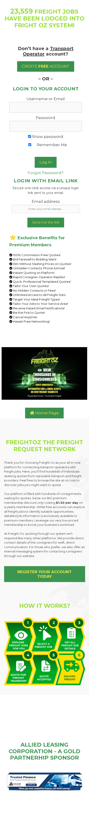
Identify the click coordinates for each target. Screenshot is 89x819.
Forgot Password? (45, 172)
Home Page (46, 413)
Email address (46, 201)
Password (45, 117)
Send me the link (45, 222)
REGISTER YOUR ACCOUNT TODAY (44, 574)
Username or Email (45, 99)
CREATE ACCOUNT (46, 66)
